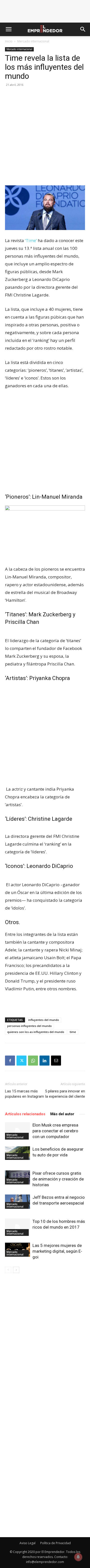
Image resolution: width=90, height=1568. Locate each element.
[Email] (56, 1061)
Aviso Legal (28, 1543)
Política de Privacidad (55, 1543)
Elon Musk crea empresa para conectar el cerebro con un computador (55, 1131)
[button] (8, 29)
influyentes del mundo (43, 1020)
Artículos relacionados (25, 1114)
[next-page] (16, 1270)
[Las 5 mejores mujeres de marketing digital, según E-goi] (17, 1250)
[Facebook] (10, 1061)
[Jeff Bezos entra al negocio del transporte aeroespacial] (17, 1201)
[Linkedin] (45, 1061)
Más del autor (62, 1114)
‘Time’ (31, 240)
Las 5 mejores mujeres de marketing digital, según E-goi (57, 1251)
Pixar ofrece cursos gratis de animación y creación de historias (58, 1179)
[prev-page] (8, 1270)
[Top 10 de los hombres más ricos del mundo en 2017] (17, 1227)
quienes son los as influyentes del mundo (35, 1032)
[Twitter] (21, 1061)
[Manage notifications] (78, 1557)
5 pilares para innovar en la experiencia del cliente (65, 1094)
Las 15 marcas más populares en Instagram (24, 1094)
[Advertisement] (45, 138)
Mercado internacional (33, 41)
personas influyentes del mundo (29, 1026)
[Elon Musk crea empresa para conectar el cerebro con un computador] (17, 1131)
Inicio (8, 41)
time (73, 1032)
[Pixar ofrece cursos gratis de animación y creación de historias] (17, 1177)
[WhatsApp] (33, 1061)
